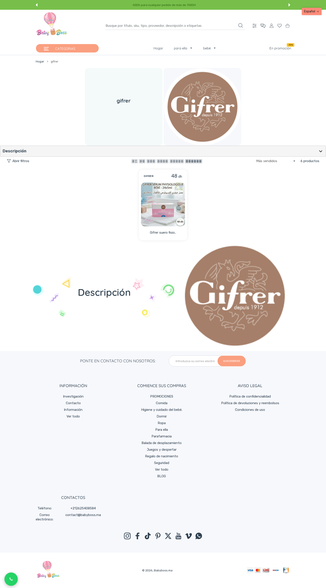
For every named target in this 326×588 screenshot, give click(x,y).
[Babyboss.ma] (52, 26)
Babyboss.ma (163, 570)
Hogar (40, 61)
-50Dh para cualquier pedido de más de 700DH (164, 5)
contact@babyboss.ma (83, 515)
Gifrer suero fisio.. (163, 233)
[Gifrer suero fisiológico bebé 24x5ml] (163, 204)
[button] (36, 5)
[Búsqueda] (240, 25)
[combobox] (175, 25)
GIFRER (148, 176)
